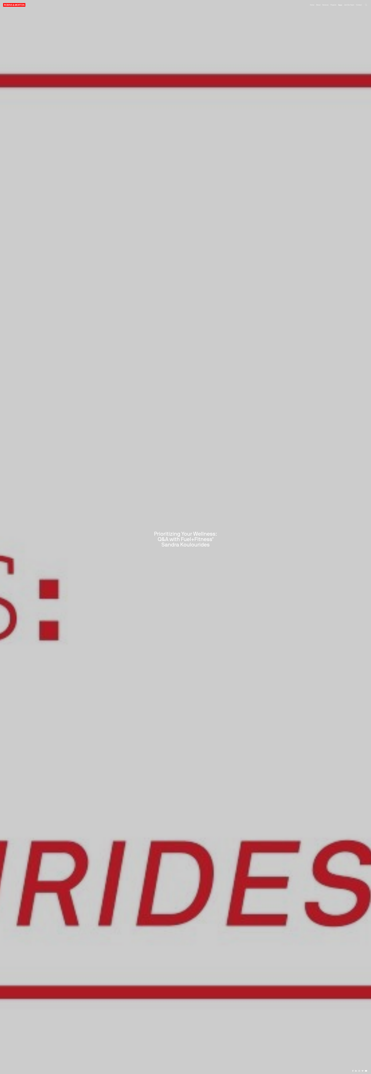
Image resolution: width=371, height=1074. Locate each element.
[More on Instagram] (359, 1071)
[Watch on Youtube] (366, 1071)
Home (312, 5)
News (340, 5)
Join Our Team (349, 5)
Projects (333, 5)
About (318, 5)
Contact (359, 5)
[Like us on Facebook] (352, 1071)
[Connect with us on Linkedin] (356, 1071)
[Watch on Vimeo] (362, 1071)
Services (325, 5)
